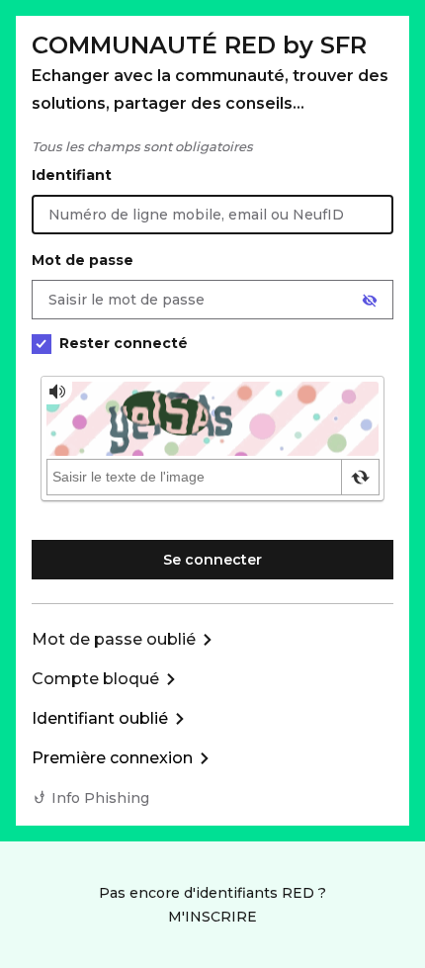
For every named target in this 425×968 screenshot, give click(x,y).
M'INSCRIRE (212, 916)
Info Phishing (100, 798)
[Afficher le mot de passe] (370, 300)
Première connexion (112, 757)
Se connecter (212, 560)
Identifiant (72, 175)
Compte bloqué (95, 678)
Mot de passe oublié (114, 639)
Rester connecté (123, 343)
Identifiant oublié (100, 718)
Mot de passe (82, 260)
